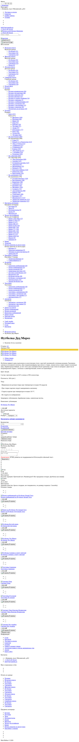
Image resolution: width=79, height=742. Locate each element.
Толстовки (8, 683)
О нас (6, 325)
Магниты (8, 721)
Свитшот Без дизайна (8, 626)
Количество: (5, 422)
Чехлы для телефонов (12, 723)
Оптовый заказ (9, 323)
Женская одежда (10, 687)
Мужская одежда (10, 331)
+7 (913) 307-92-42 (7, 33)
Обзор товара (9, 358)
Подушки (8, 714)
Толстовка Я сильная (8, 597)
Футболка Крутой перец (9, 526)
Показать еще (6, 632)
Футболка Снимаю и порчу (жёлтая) (13, 554)
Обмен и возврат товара (12, 646)
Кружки (7, 713)
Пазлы (7, 720)
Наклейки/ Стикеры (11, 728)
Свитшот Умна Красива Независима (13, 612)
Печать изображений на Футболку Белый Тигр (16, 497)
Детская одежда (10, 694)
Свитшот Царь (5, 583)
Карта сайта (8, 651)
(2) (8, 346)
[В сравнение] (5, 505)
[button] (4, 5)
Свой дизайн (9, 321)
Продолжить (5, 459)
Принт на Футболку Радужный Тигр (13, 511)
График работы (10, 15)
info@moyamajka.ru (7, 27)
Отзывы (7, 17)
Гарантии (8, 14)
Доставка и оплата (11, 12)
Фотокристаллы (10, 718)
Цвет (3, 412)
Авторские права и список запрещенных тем (19, 648)
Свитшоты (8, 685)
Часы (6, 716)
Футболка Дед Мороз (8, 404)
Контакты (8, 326)
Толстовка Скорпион (8, 569)
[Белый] (5, 414)
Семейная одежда (10, 701)
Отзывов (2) (9, 360)
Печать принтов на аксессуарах (15, 727)
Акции (7, 650)
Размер (3, 415)
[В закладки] (5, 492)
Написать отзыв (6, 439)
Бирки (7, 725)
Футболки (8, 682)
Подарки (7, 678)
